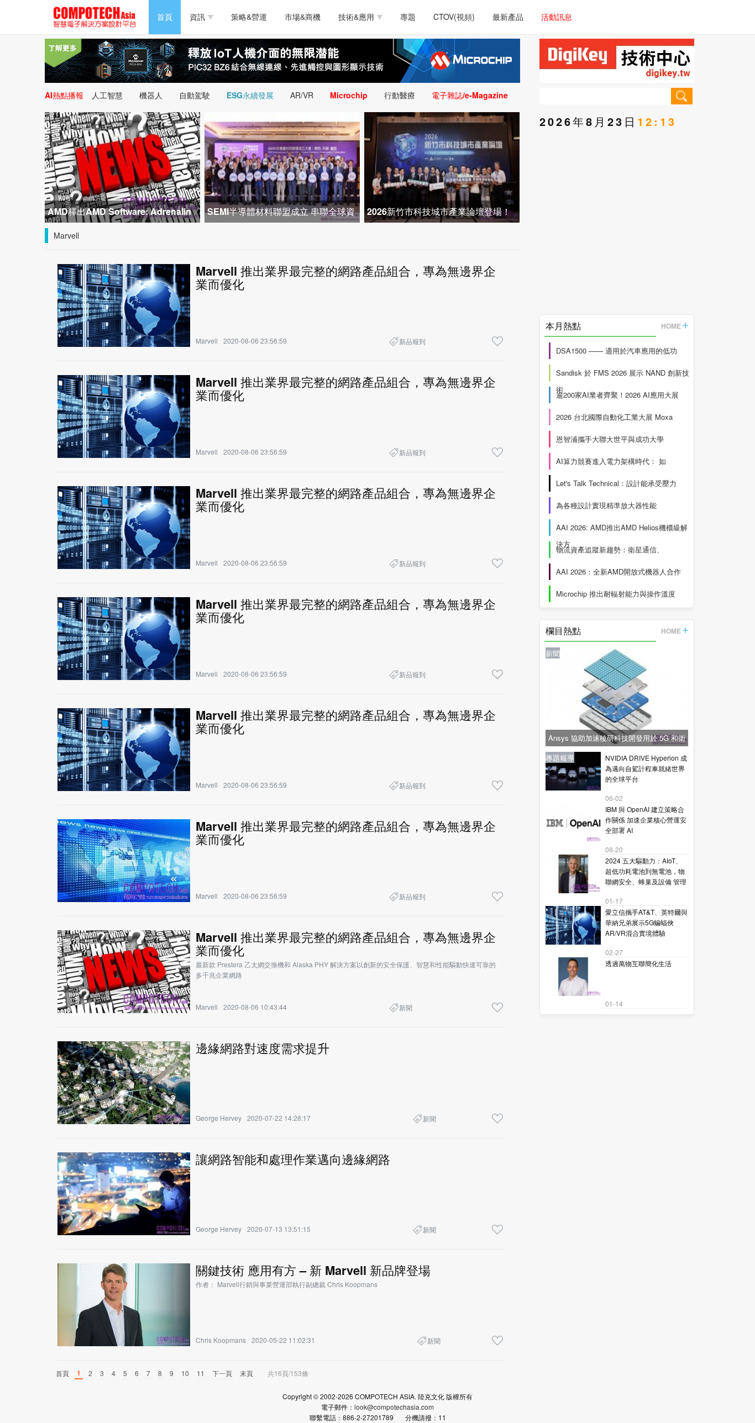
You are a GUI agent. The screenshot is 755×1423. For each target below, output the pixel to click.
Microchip (349, 95)
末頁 (246, 1373)
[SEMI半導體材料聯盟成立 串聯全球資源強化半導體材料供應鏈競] (282, 166)
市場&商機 (303, 16)
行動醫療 (399, 95)
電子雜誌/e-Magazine (470, 95)
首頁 (164, 16)
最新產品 (507, 16)
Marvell (66, 235)
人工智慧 (107, 95)
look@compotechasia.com (394, 1406)
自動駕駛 (194, 95)
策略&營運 (249, 16)
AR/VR (301, 95)
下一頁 (222, 1373)
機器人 (150, 95)
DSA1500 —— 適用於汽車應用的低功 (616, 350)
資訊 (197, 16)
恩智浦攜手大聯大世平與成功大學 (610, 439)
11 (201, 1373)
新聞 (405, 1007)
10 (185, 1373)
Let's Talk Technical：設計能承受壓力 (616, 483)
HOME (671, 326)
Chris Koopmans (221, 1340)
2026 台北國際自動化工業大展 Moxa (614, 417)
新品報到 (412, 341)
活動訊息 (556, 16)
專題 (408, 16)
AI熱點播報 (64, 95)
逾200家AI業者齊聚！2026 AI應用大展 (617, 394)
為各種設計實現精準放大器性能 (606, 505)
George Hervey (219, 1117)
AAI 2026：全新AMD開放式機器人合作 (618, 571)
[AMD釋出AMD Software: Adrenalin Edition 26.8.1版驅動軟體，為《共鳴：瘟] (122, 166)
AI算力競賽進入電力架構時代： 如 (611, 461)
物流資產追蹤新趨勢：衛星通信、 (610, 549)
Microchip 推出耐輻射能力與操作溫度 (615, 593)
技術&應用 (356, 16)
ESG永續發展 (250, 95)
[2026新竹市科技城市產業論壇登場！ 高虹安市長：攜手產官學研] (442, 166)
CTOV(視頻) (454, 16)
